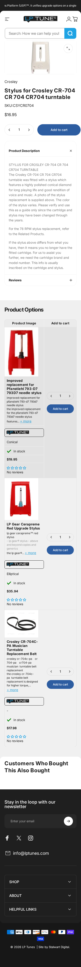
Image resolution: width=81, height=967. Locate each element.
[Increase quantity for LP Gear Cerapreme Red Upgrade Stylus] (69, 537)
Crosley (11, 81)
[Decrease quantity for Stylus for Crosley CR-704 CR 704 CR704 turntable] (9, 129)
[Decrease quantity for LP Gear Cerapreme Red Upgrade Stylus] (51, 537)
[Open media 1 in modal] (68, 48)
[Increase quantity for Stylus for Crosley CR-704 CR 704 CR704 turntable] (29, 129)
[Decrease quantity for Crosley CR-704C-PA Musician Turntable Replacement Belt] (51, 671)
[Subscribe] (68, 821)
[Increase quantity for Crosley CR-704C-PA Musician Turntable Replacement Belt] (69, 671)
